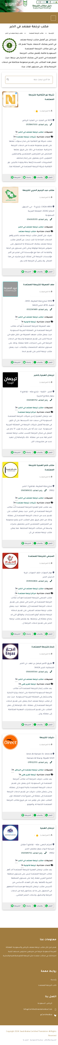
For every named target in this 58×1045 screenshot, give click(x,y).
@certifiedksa (46, 1015)
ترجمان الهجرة (47, 828)
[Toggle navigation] (53, 18)
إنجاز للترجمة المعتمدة (43, 647)
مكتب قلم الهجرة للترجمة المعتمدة (41, 467)
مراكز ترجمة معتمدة (27, 412)
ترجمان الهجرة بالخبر (44, 375)
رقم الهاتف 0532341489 (37, 310)
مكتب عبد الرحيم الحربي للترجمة (38, 190)
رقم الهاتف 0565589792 (37, 400)
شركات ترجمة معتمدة (26, 137)
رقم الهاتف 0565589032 (32, 491)
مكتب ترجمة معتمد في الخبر (31, 132)
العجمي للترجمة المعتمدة (41, 556)
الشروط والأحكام (50, 1040)
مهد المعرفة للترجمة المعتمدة (38, 285)
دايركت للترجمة (47, 738)
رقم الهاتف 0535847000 (37, 125)
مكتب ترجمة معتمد (27, 232)
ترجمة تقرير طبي (28, 684)
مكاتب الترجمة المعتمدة (36, 33)
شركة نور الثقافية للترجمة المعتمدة (41, 97)
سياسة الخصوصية (36, 1040)
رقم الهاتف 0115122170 (38, 763)
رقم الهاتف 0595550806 (37, 581)
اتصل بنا (26, 1040)
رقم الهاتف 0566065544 (37, 672)
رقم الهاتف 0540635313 (37, 220)
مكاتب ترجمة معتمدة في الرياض (29, 770)
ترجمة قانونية (30, 322)
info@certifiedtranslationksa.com (38, 1010)
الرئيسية (51, 33)
